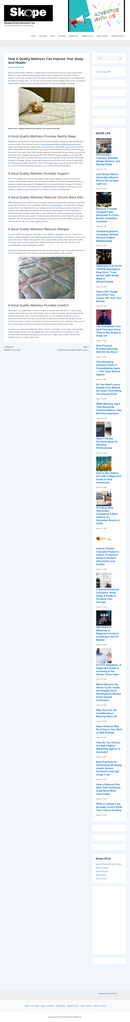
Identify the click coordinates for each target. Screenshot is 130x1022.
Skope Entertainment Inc (19, 22)
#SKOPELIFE (60, 1006)
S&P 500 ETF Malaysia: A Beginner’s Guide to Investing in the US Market (107, 633)
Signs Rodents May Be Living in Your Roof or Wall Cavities (109, 729)
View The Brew (101, 879)
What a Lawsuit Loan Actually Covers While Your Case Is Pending (109, 807)
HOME (26, 1006)
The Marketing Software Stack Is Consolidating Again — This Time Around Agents (108, 368)
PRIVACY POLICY (100, 1006)
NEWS (43, 1006)
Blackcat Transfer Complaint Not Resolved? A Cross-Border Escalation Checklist (107, 215)
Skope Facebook (102, 868)
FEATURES (35, 1006)
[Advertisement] (111, 920)
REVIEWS (50, 1006)
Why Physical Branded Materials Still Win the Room (107, 348)
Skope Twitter (101, 875)
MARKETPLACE (73, 1006)
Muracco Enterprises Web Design (108, 864)
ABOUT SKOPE (86, 1006)
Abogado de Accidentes (107, 993)
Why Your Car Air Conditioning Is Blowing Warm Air (106, 713)
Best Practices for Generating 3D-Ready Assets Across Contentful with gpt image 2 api (109, 768)
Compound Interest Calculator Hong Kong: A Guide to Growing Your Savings (107, 596)
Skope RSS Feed (102, 871)
